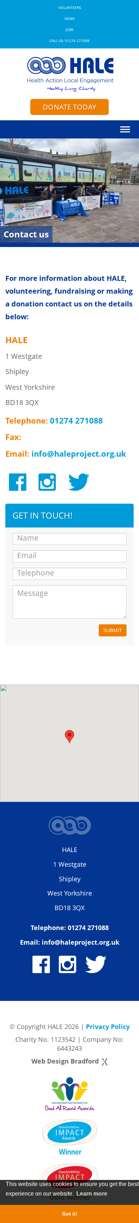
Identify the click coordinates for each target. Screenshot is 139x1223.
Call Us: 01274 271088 (69, 40)
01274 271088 (76, 420)
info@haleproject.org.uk (78, 453)
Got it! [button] (69, 1214)
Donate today (69, 107)
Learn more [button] (91, 1194)
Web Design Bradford (65, 1061)
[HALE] (69, 74)
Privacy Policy (108, 1026)
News (69, 18)
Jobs (69, 29)
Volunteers (69, 7)
